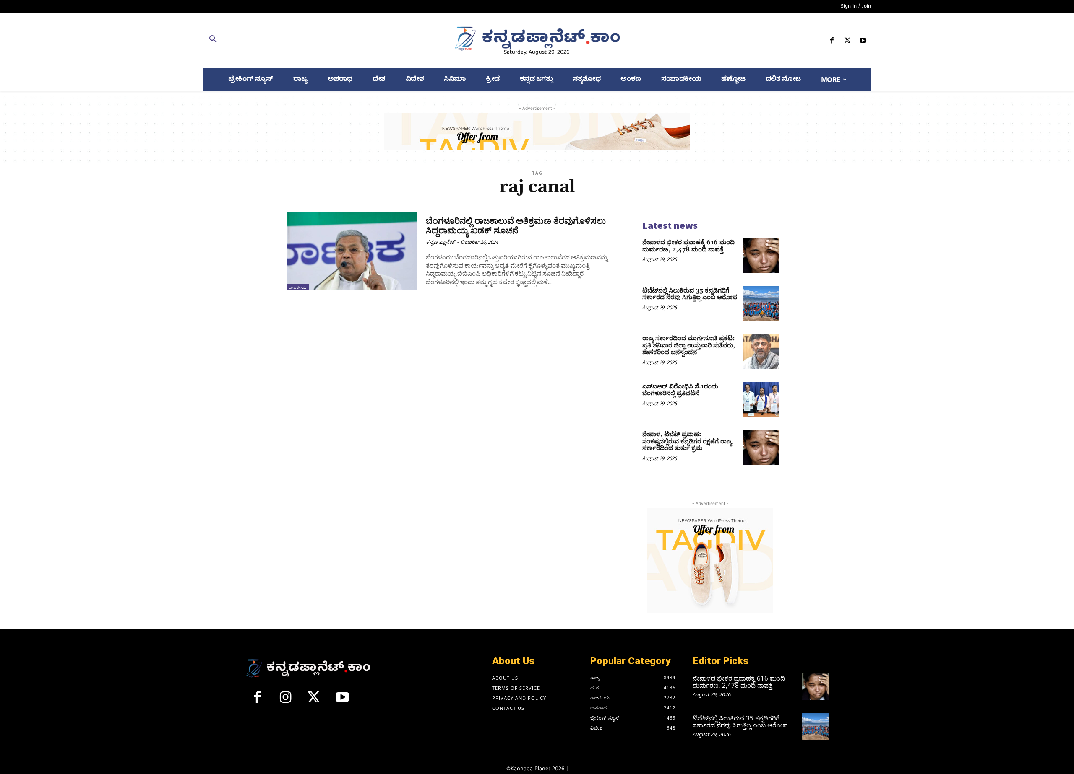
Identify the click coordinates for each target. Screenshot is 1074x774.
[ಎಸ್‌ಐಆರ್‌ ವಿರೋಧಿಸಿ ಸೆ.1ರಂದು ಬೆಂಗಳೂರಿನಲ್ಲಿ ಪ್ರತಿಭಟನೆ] (761, 399)
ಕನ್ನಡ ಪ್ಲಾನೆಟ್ (440, 242)
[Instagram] (286, 701)
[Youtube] (863, 42)
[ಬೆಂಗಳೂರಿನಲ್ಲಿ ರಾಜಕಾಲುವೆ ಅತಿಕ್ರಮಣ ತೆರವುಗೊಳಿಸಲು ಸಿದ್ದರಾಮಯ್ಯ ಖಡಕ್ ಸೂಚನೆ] (352, 251)
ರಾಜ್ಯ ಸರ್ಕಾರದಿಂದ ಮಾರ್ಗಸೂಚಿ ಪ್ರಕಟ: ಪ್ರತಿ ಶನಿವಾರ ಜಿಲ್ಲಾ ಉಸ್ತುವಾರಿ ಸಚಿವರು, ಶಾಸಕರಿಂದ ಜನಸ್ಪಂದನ (688, 345)
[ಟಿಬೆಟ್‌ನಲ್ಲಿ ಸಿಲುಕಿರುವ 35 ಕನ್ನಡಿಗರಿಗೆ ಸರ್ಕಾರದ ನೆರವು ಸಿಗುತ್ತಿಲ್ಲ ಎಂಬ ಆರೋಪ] (761, 303)
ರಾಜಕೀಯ (298, 287)
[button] (311, 41)
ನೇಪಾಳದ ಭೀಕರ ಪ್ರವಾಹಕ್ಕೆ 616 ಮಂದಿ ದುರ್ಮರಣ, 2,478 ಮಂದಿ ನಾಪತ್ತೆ (688, 246)
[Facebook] (831, 42)
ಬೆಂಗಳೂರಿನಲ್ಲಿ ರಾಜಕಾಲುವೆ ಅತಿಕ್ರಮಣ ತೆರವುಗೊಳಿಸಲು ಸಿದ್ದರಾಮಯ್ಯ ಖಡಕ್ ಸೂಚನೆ (516, 226)
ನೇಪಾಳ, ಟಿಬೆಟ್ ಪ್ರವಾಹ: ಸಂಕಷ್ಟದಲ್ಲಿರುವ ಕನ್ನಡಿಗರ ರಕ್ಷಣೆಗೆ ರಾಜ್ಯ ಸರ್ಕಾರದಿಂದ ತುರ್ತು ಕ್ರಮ (687, 441)
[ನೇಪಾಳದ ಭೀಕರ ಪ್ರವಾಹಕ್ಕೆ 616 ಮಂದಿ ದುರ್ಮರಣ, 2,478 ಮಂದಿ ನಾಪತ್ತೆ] (761, 255)
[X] (847, 42)
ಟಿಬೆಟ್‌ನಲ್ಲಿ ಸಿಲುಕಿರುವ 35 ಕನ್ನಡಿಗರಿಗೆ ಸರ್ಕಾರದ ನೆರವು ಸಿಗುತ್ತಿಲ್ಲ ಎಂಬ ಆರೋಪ (689, 294)
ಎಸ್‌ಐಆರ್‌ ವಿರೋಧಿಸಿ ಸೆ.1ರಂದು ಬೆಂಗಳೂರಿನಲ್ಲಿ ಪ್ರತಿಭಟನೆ (680, 390)
